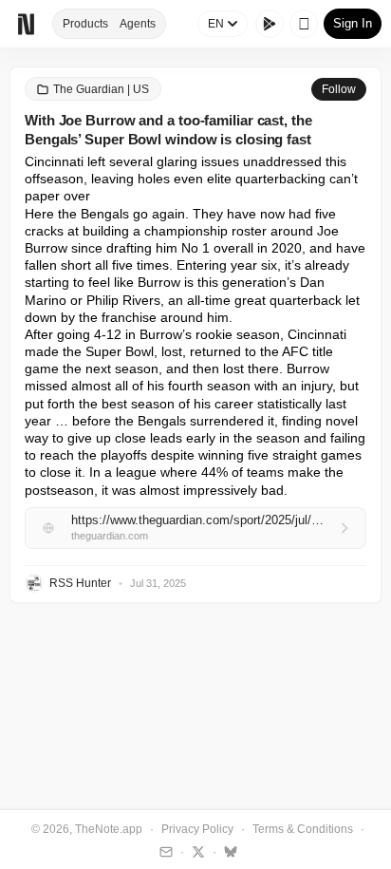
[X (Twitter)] (196, 851)
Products (85, 23)
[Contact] (164, 851)
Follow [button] (339, 89)
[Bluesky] (228, 851)
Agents (138, 23)
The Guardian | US (101, 89)
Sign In (352, 23)
